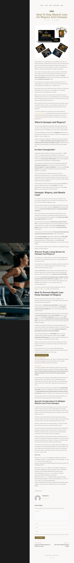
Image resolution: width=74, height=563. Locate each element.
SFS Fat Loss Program (40, 357)
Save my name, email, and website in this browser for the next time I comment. (52, 534)
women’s (45, 288)
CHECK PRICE (38, 365)
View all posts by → (45, 498)
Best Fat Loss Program (41, 355)
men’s (39, 288)
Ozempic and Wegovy (40, 113)
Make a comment (55, 20)
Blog (52, 11)
